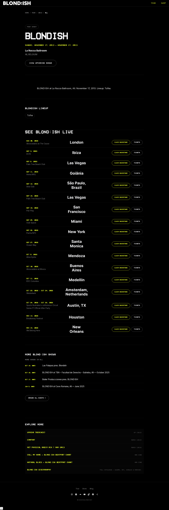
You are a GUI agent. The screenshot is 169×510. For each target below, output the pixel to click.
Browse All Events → (37, 398)
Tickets (137, 142)
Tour (34, 13)
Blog (91, 489)
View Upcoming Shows (40, 63)
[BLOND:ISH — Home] (17, 3)
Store (84, 489)
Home (27, 13)
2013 (40, 13)
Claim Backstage (120, 142)
